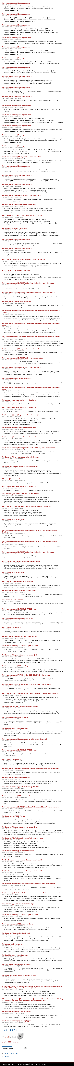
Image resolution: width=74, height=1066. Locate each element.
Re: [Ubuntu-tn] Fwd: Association (13, 600)
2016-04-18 (5, 401)
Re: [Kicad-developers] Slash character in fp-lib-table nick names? (24, 739)
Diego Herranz (19, 916)
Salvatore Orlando (19, 495)
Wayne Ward (18, 409)
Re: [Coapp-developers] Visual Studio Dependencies (20, 706)
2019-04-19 (5, 797)
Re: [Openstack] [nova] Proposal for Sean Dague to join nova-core (24, 415)
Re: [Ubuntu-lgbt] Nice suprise (12, 944)
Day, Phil (17, 839)
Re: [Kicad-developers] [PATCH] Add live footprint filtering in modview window (28, 283)
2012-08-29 (5, 839)
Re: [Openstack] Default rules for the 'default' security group (22, 838)
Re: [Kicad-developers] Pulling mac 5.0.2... (16, 378)
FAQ (32, 1064)
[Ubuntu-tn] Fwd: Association (12, 479)
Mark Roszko (18, 197)
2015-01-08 (5, 676)
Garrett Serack (19, 708)
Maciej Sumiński (19, 770)
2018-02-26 (5, 647)
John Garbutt (18, 563)
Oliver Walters (18, 751)
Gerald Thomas (19, 217)
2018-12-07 (5, 966)
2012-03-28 (5, 695)
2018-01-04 (5, 620)
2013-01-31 (5, 977)
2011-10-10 (4, 495)
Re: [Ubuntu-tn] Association (11, 627)
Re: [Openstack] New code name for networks (17, 581)
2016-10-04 (5, 230)
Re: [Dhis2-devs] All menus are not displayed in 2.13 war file (22, 215)
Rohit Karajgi (18, 272)
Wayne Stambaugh (20, 26)
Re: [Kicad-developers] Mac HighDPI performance (19, 204)
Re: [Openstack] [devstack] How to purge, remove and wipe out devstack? (27, 506)
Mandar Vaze (18, 695)
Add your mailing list (23, 1064)
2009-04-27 (5, 480)
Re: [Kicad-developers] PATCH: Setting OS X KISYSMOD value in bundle (26, 675)
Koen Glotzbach (19, 945)
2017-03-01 (5, 808)
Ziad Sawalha (18, 468)
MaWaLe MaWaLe (20, 480)
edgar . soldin (18, 521)
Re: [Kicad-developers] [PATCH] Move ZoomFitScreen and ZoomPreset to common (30, 768)
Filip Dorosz (18, 401)
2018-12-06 (5, 1013)
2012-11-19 (4, 508)
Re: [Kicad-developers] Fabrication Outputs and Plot (20, 636)
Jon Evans (18, 39)
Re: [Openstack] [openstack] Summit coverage (18, 904)
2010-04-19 (5, 708)
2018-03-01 (5, 779)
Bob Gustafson (19, 380)
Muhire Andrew (19, 872)
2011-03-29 (4, 818)
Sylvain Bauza (19, 458)
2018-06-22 (5, 740)
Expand (6, 1056)
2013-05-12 (5, 583)
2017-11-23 (4, 284)
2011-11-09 (4, 261)
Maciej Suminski (19, 966)
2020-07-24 (5, 314)
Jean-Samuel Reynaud (21, 797)
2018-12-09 (5, 303)
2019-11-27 (4, 158)
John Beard (18, 59)
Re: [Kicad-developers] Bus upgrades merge (17, 3)
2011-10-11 (4, 438)
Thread (11, 5)
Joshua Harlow (19, 508)
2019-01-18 (5, 380)
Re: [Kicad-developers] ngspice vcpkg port (16, 1021)
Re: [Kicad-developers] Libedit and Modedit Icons (19, 590)
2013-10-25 (5, 217)
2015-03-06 (5, 945)
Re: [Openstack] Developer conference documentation (20, 437)
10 (20, 1030)
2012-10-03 (5, 905)
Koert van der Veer (20, 977)
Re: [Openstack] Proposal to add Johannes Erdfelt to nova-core (23, 259)
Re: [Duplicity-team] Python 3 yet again (15, 728)
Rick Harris (18, 261)
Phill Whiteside (19, 989)
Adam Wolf (18, 686)
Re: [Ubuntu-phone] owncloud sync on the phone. (19, 400)
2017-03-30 (5, 533)
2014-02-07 (5, 521)
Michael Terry (18, 574)
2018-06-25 (5, 359)
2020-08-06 (5, 1022)
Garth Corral (18, 718)
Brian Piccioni (18, 327)
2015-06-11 (4, 667)
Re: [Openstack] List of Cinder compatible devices (19, 975)
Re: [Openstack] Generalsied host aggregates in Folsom (21, 561)
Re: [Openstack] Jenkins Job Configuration (16, 270)
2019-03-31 (5, 147)
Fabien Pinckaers (19, 788)
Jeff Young (18, 5)
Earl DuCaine (18, 230)
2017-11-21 (4, 610)
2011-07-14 (4, 272)
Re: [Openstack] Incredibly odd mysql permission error (20, 457)
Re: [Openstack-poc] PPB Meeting (13, 816)
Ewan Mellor (18, 818)
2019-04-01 (5, 5)
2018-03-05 (5, 206)
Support (38, 1064)
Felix (16, 894)
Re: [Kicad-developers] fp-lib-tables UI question (18, 851)
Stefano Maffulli (19, 905)
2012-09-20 (5, 563)
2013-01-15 (5, 730)
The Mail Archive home (11, 1053)
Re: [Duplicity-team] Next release (13, 519)
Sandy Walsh (18, 438)
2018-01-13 (5, 592)
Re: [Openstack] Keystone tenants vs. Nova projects (20, 466)
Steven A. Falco (19, 1013)
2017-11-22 (4, 885)
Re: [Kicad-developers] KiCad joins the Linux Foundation (21, 157)
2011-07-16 (4, 468)
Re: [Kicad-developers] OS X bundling (15, 666)
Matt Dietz (18, 416)
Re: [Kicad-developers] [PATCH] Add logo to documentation (22, 358)
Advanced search (7, 1046)
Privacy (44, 1064)
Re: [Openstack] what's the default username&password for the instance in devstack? (31, 693)
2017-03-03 (5, 770)
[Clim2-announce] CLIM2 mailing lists (14, 228)
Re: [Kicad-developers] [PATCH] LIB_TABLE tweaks (19, 609)
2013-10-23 (5, 861)
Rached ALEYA (19, 761)
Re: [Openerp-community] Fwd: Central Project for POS (20, 787)
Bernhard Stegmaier (20, 667)
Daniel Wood (18, 488)
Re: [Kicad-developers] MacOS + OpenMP (16, 777)
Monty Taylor (18, 935)
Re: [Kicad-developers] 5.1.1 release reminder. (17, 796)
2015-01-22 (5, 852)
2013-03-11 (4, 458)
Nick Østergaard (19, 350)
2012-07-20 (5, 416)
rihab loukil (18, 601)
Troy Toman (18, 656)
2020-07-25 (5, 339)
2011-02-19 (4, 989)
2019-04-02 (5, 26)
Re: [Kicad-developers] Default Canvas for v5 (17, 618)
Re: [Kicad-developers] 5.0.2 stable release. (16, 301)
